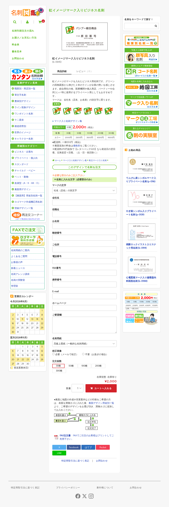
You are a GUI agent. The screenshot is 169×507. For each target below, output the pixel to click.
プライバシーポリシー (68, 487)
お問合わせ (18, 58)
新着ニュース (18, 268)
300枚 (59, 370)
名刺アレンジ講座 (20, 274)
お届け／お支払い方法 (24, 37)
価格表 (76, 145)
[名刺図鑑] (27, 14)
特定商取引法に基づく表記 (75, 461)
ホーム (57, 160)
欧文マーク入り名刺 (98, 160)
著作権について (105, 487)
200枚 (98, 366)
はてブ (88, 447)
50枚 (71, 366)
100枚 (84, 366)
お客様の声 (17, 262)
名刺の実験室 (18, 280)
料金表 (15, 44)
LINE (59, 453)
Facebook (74, 447)
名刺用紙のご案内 (20, 250)
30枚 (58, 366)
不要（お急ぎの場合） (96, 354)
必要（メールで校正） (66, 354)
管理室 (14, 286)
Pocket (103, 447)
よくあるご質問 (19, 256)
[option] (84, 36)
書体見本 (17, 51)
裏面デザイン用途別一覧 (101, 403)
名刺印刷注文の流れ (23, 31)
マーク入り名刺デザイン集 (68, 121)
